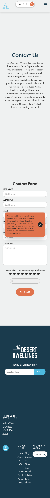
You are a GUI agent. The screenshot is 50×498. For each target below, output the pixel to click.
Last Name (8, 200)
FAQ (19, 464)
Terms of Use (28, 480)
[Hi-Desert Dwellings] (6, 6)
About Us (20, 458)
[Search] (44, 454)
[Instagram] (6, 448)
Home (20, 453)
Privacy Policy (20, 480)
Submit (25, 292)
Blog (27, 453)
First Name (8, 189)
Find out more (27, 233)
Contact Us (28, 458)
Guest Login (27, 466)
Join (39, 371)
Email (5, 211)
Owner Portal (20, 473)
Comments (8, 243)
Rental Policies (28, 473)
